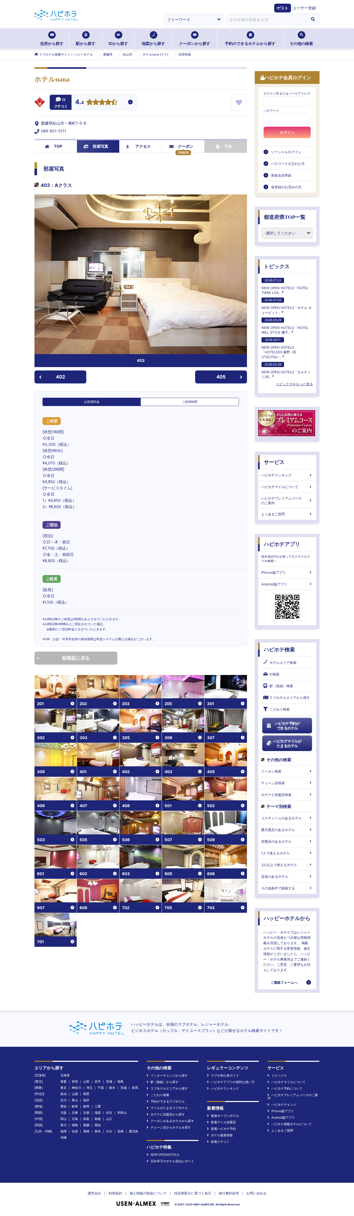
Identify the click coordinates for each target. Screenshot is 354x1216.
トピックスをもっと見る (294, 384)
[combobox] (266, 19)
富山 (75, 1100)
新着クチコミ (220, 1142)
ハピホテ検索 (279, 649)
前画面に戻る (76, 658)
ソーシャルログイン (286, 152)
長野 (86, 1094)
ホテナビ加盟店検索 (276, 795)
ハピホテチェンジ (283, 1104)
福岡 (63, 1131)
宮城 (109, 1081)
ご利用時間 (189, 402)
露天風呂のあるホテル (278, 830)
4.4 (79, 102)
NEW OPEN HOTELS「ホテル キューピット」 (286, 306)
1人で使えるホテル (275, 853)
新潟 (63, 1094)
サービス (274, 462)
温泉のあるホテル (274, 876)
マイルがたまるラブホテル (169, 1108)
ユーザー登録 (304, 7)
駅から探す (85, 43)
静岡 (86, 1106)
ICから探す (118, 43)
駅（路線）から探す (165, 1082)
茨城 (124, 1088)
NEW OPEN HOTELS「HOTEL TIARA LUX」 (284, 286)
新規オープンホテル (225, 1116)
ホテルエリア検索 (283, 662)
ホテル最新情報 (222, 1135)
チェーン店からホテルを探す (171, 1127)
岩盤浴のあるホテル (276, 841)
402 (60, 377)
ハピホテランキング (276, 475)
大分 (109, 1131)
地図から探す (153, 43)
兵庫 (75, 1112)
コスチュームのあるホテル (281, 818)
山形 (86, 1081)
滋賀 (98, 1112)
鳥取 (86, 1119)
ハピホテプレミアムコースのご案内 (281, 500)
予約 (228, 146)
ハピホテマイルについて (279, 487)
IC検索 (274, 674)
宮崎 (120, 1131)
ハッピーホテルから (287, 918)
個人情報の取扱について (148, 1193)
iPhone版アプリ (273, 572)
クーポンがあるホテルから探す (172, 1121)
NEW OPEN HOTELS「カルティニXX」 (286, 370)
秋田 (75, 1081)
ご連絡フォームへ (284, 982)
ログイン (287, 132)
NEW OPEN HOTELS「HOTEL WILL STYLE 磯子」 (284, 326)
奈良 (109, 1112)
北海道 (65, 1075)
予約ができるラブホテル (168, 1101)
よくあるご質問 (273, 514)
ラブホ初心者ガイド (225, 1075)
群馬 (135, 1088)
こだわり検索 (280, 709)
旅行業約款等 (229, 1193)
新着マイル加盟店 (223, 1122)
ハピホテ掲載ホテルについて (291, 1124)
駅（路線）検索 (281, 686)
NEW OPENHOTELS (165, 1155)
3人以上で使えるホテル (279, 865)
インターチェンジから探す (169, 1075)
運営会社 (94, 1193)
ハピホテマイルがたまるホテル (287, 743)
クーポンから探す (194, 43)
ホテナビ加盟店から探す (168, 1114)
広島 (75, 1119)
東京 (63, 1088)
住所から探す (51, 43)
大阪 (63, 1112)
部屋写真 (100, 146)
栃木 (112, 1088)
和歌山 (122, 1112)
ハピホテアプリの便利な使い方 (232, 1082)
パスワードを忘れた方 (288, 163)
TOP (58, 146)
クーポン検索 (271, 771)
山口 (109, 1119)
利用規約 (115, 1193)
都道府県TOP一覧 (285, 217)
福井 (86, 1100)
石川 (63, 1100)
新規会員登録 (281, 175)
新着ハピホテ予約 (223, 1129)
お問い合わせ (256, 1193)
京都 (86, 1112)
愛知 (63, 1106)
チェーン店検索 (273, 783)
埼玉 (89, 1088)
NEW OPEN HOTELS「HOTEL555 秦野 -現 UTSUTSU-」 (278, 348)
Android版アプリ (274, 584)
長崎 (86, 1131)
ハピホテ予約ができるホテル (287, 726)
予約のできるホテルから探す (250, 43)
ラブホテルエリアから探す (290, 697)
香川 (63, 1125)
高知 (98, 1125)
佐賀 (75, 1131)
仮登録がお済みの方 (286, 187)
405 (221, 377)
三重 (98, 1106)
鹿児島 (133, 1131)
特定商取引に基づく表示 (192, 1193)
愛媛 (86, 1125)
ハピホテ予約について (286, 1088)
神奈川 (76, 1088)
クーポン (185, 146)
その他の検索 (301, 43)
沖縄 (63, 1137)
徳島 (75, 1125)
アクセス (143, 146)
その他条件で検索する (278, 888)
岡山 (63, 1119)
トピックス (277, 266)
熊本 (98, 1131)
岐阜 (75, 1106)
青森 (63, 1081)
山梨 (75, 1094)
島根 (98, 1119)
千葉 (101, 1088)
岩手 (98, 1081)
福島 (120, 1081)
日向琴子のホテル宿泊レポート (172, 1161)
